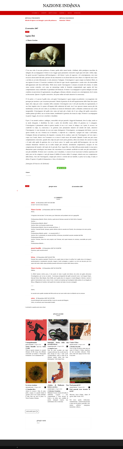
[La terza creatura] (36, 372)
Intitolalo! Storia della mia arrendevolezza (58, 343)
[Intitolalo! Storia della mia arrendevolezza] (58, 330)
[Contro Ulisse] (80, 330)
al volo (72, 382)
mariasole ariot (29, 387)
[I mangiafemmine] (36, 330)
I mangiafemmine (31, 342)
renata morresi (73, 387)
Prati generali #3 (75, 385)
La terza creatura (31, 385)
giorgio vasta (53, 186)
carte (28, 339)
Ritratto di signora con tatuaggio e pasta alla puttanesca (41, 20)
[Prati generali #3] (80, 372)
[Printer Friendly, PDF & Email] (61, 169)
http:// (38, 422)
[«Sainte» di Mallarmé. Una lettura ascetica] (58, 372)
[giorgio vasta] (31, 423)
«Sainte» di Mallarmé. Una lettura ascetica (58, 386)
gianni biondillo (30, 344)
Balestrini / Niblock (64, 20)
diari (27, 32)
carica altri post (31, 411)
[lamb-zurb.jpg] (61, 55)
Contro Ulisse (74, 342)
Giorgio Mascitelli (52, 346)
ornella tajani (51, 389)
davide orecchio (73, 344)
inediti (50, 339)
